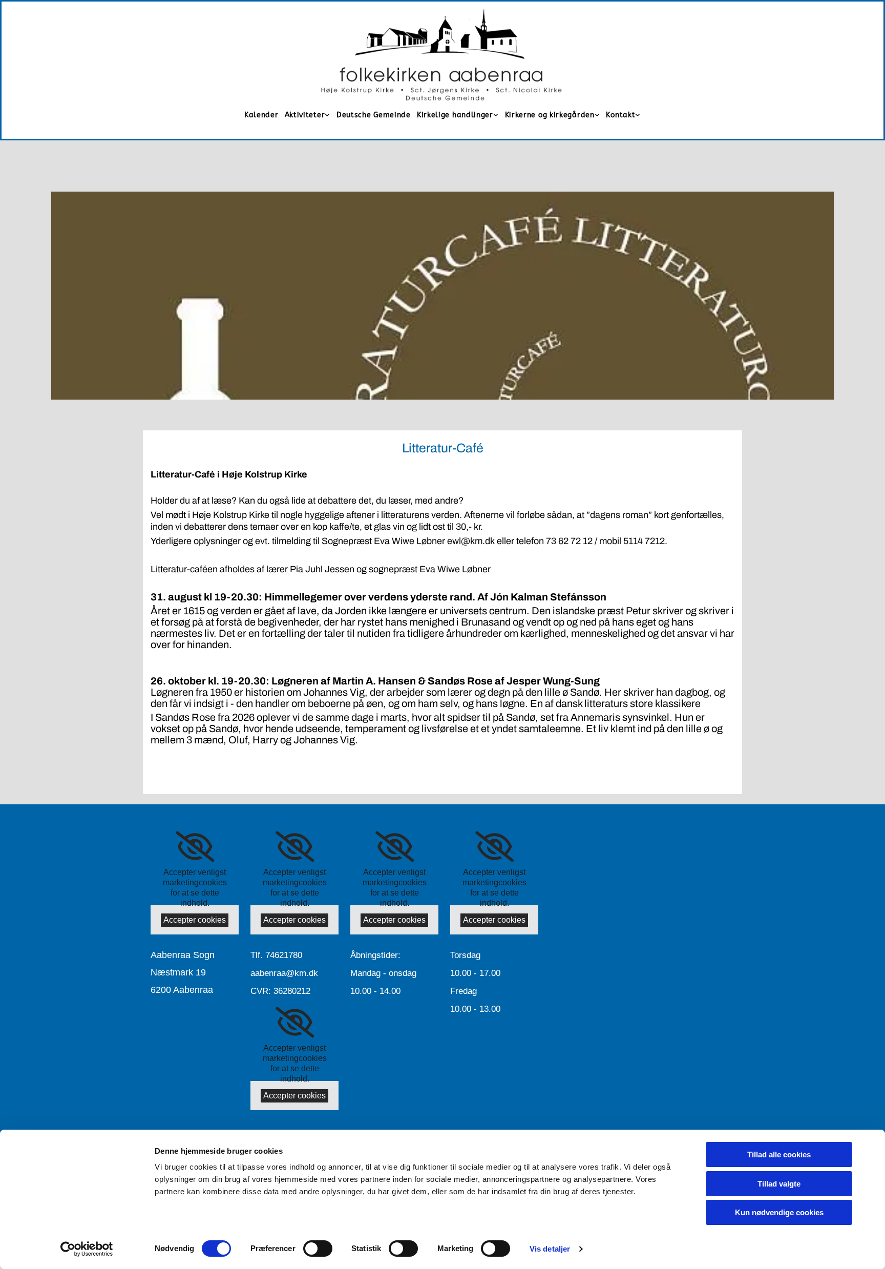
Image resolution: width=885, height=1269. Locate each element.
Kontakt (620, 115)
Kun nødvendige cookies (779, 1212)
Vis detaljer (550, 1248)
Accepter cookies (194, 920)
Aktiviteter (305, 115)
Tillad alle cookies (779, 1154)
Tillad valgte (778, 1183)
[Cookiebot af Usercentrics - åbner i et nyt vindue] (87, 1249)
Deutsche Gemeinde (373, 115)
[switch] (317, 1248)
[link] (307, 114)
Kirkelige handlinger (455, 115)
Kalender (261, 115)
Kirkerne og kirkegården (550, 115)
